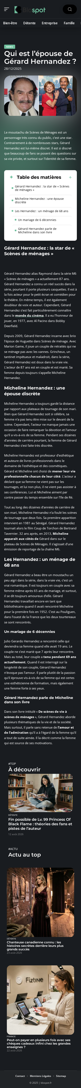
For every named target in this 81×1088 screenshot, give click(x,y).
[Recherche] (70, 9)
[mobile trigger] (7, 9)
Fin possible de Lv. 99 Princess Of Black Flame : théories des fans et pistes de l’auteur (40, 824)
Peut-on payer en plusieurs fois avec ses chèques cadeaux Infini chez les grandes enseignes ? (39, 1043)
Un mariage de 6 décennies (37, 220)
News (9, 46)
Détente (12, 815)
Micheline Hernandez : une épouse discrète (39, 200)
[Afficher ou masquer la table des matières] (66, 177)
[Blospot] (30, 9)
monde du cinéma (29, 315)
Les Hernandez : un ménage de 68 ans (41, 211)
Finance (11, 1037)
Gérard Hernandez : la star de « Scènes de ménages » (42, 188)
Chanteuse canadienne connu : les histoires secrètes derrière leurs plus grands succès (35, 945)
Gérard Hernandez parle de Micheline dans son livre (37, 230)
